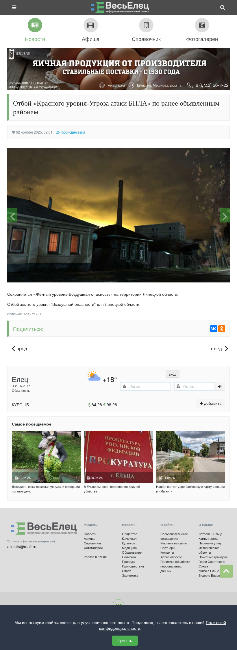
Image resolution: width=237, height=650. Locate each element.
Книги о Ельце (209, 570)
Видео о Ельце (209, 575)
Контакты (167, 552)
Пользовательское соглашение (174, 536)
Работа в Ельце (95, 556)
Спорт (126, 570)
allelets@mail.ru (21, 546)
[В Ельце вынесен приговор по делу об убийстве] (118, 457)
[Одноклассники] (221, 328)
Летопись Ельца (210, 533)
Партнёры (167, 547)
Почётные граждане (213, 557)
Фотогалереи (93, 547)
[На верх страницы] (226, 571)
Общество (129, 533)
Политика (129, 557)
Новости (90, 533)
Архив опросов (171, 557)
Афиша (89, 538)
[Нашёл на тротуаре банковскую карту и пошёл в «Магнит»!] (190, 457)
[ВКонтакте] (213, 328)
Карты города (208, 538)
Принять (125, 640)
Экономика (130, 575)
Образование (132, 552)
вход (172, 374)
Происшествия (133, 566)
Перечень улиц (210, 543)
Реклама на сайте (173, 543)
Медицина (129, 547)
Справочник (92, 543)
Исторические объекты (209, 550)
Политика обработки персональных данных (175, 566)
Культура (128, 543)
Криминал (129, 538)
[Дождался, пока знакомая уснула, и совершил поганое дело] (46, 457)
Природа (128, 561)
